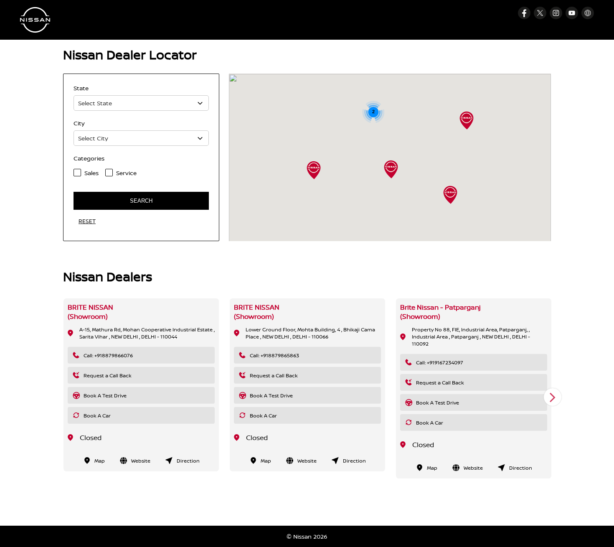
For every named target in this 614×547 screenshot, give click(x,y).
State (81, 88)
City (79, 123)
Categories (89, 158)
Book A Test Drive (105, 395)
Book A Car (97, 415)
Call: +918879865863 (274, 355)
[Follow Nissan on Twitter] (540, 13)
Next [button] (552, 397)
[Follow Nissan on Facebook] (524, 13)
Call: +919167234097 (439, 362)
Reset (87, 221)
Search (141, 201)
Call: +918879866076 (108, 355)
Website (140, 460)
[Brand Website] (587, 13)
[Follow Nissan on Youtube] (571, 13)
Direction (188, 460)
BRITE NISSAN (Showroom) (90, 312)
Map (99, 460)
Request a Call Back (108, 375)
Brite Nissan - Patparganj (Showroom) (440, 312)
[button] (450, 195)
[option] (141, 385)
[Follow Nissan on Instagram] (556, 13)
